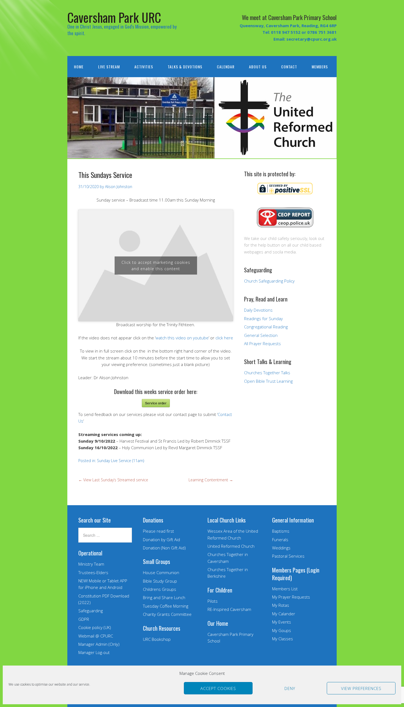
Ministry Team (91, 564)
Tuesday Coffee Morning (165, 606)
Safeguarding (90, 610)
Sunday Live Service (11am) (120, 460)
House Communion (161, 572)
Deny (289, 688)
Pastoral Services (288, 556)
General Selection (261, 335)
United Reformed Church (230, 546)
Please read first (158, 531)
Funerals (280, 539)
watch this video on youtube (182, 337)
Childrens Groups (159, 589)
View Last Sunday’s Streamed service (113, 479)
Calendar (225, 66)
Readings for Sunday (263, 318)
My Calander (283, 613)
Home (79, 66)
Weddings (281, 547)
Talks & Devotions (185, 66)
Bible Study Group (160, 581)
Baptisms (280, 531)
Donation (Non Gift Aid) (164, 547)
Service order (156, 403)
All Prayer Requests (262, 343)
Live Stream (109, 66)
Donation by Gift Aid (161, 539)
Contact (289, 66)
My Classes (282, 638)
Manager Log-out (94, 652)
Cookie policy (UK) (94, 627)
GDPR (83, 619)
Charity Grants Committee (167, 614)
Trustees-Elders (93, 572)
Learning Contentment (211, 479)
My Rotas (280, 605)
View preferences (361, 688)
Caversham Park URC (114, 17)
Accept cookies (218, 688)
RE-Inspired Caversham (229, 609)
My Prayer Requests (291, 597)
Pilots (212, 601)
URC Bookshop (157, 639)
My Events (281, 622)
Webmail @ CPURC (95, 636)
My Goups (281, 630)
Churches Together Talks (267, 372)
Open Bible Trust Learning (268, 381)
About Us (258, 66)
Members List (285, 588)
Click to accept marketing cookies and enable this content (155, 265)
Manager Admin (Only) (99, 644)
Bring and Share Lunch (164, 597)
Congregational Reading (266, 326)
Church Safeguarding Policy (269, 281)
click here (224, 337)
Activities (143, 66)
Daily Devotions (258, 310)
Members (320, 66)
